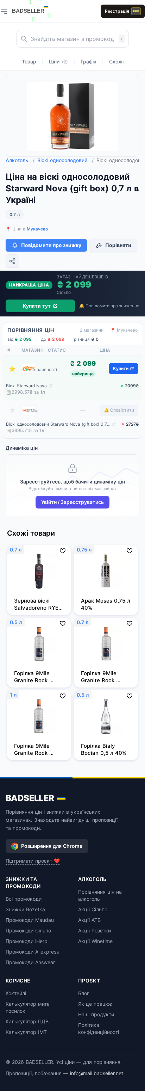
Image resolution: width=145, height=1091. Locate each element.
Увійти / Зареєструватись (72, 502)
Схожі (116, 61)
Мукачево (37, 229)
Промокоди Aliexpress (32, 952)
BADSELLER (30, 798)
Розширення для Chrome (51, 846)
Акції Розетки (94, 930)
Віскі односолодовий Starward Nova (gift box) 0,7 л (58, 424)
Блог (83, 993)
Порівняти (118, 245)
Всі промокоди (24, 899)
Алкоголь (20, 160)
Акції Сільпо (92, 909)
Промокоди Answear (30, 962)
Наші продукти (96, 1014)
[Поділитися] (12, 261)
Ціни (58, 61)
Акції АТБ (89, 920)
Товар (29, 61)
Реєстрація (122, 11)
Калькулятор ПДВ (27, 1021)
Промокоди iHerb (27, 941)
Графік (88, 61)
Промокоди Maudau (30, 920)
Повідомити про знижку (51, 245)
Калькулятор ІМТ (26, 1032)
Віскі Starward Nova (26, 385)
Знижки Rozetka (25, 909)
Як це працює (95, 1004)
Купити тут (37, 306)
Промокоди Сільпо (28, 930)
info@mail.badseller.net (96, 1073)
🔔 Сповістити (119, 410)
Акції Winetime (95, 941)
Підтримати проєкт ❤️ (33, 861)
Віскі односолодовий (65, 160)
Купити (120, 368)
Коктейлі (16, 993)
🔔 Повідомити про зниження (109, 305)
